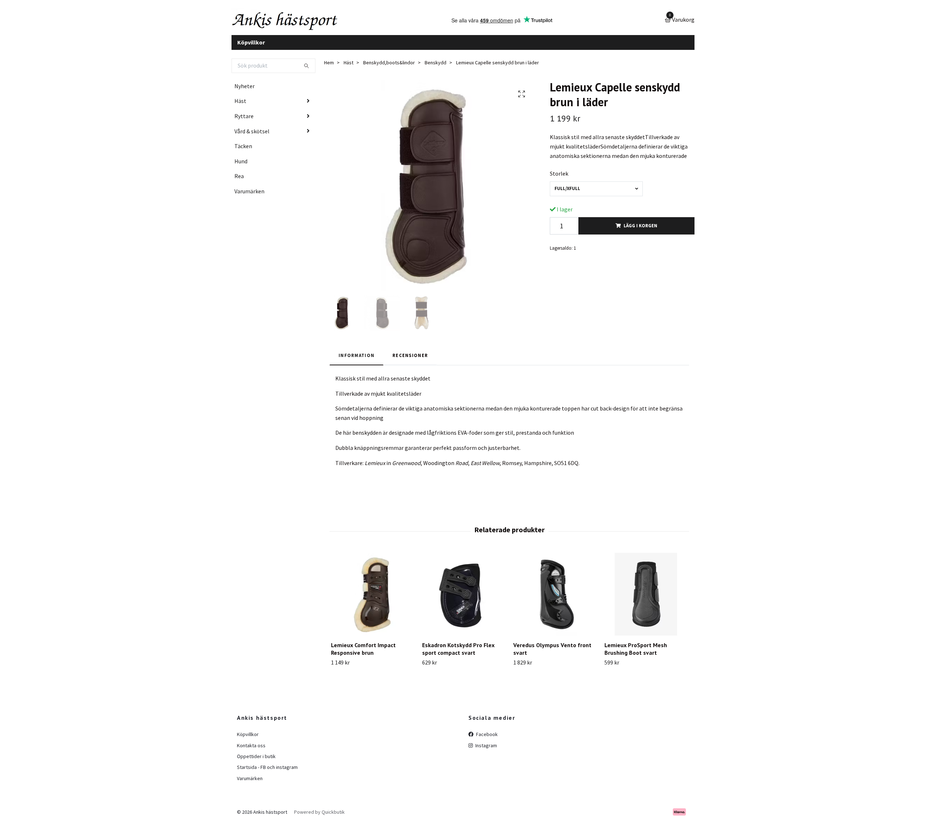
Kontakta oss (251, 751)
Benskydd (435, 68)
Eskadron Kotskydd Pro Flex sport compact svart (458, 654)
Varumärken (249, 196)
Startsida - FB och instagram (267, 773)
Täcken (243, 151)
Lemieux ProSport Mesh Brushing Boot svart (635, 654)
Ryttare (244, 121)
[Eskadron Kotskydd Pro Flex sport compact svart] (463, 600)
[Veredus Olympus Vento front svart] (554, 600)
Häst (240, 106)
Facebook (486, 740)
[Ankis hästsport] (299, 23)
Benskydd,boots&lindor (389, 68)
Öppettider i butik (256, 761)
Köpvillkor (251, 47)
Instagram (485, 751)
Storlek (559, 179)
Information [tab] (356, 361)
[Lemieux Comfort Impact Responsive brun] (372, 600)
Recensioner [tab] (410, 361)
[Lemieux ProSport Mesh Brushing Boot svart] (645, 600)
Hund (240, 166)
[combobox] (596, 194)
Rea (239, 181)
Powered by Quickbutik (319, 817)
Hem (329, 68)
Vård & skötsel (251, 136)
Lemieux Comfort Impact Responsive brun (363, 654)
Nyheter (244, 91)
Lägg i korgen (640, 231)
